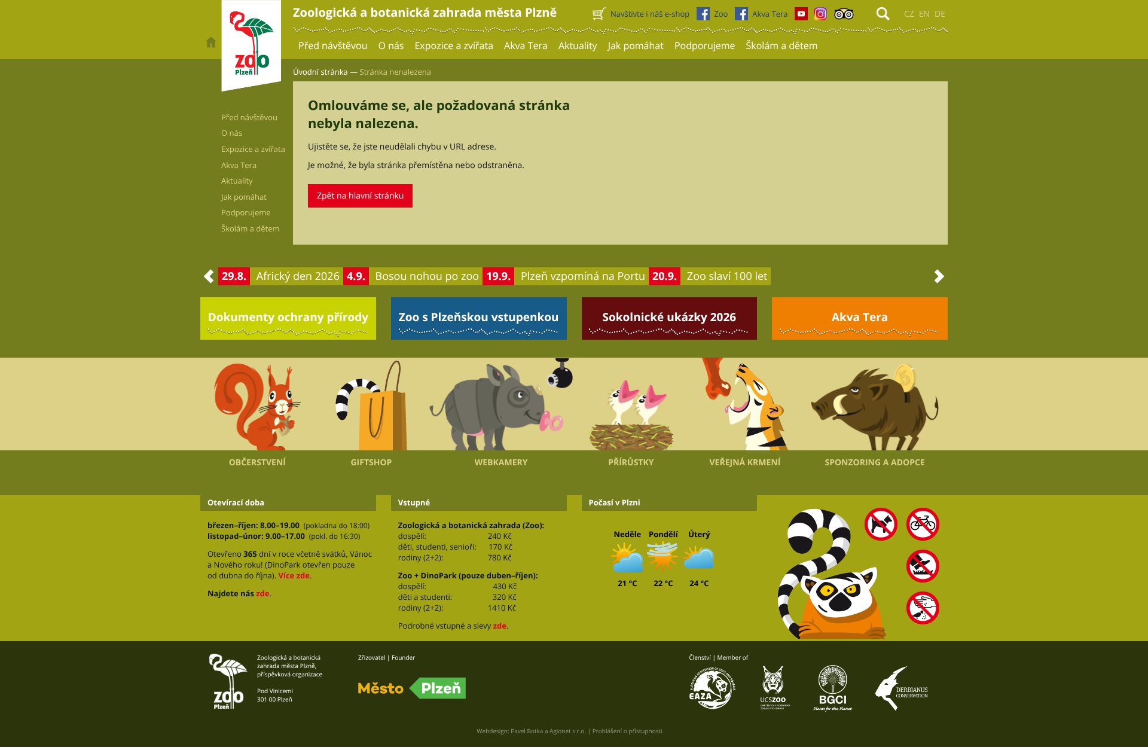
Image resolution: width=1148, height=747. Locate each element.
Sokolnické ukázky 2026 (670, 317)
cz (909, 14)
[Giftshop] (372, 404)
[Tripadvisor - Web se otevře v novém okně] (844, 16)
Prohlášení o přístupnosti (627, 731)
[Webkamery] (501, 404)
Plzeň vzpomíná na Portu (583, 276)
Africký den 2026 (298, 276)
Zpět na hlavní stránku (360, 196)
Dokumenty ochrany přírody (288, 317)
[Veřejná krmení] (745, 404)
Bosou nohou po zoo (427, 276)
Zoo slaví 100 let (727, 276)
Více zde (293, 575)
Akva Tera (860, 317)
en (924, 14)
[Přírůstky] (631, 404)
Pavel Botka (527, 731)
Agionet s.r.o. (567, 731)
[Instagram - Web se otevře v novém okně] (820, 16)
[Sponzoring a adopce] (875, 404)
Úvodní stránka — (325, 71)
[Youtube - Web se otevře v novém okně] (801, 16)
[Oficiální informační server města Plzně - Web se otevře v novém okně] (412, 688)
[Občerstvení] (257, 404)
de (940, 14)
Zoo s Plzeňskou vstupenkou (479, 317)
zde (262, 593)
